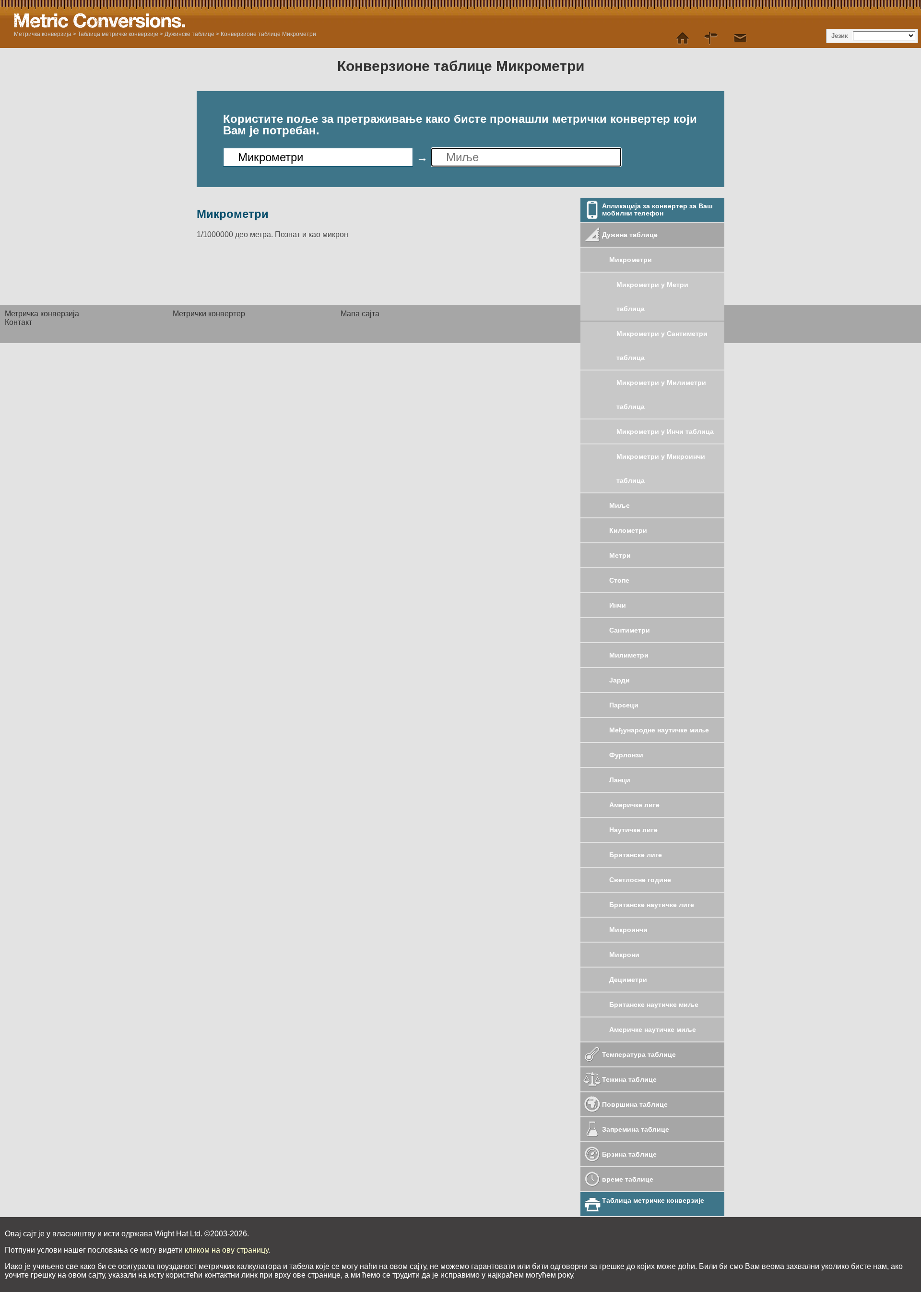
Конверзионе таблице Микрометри (268, 34)
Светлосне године (641, 880)
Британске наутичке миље (654, 1004)
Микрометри (630, 259)
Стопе (619, 580)
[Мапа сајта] (711, 38)
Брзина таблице (630, 1154)
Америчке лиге (635, 805)
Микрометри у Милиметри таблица (661, 394)
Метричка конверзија (42, 34)
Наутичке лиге (634, 830)
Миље (620, 505)
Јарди (619, 680)
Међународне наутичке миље (659, 730)
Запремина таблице (636, 1129)
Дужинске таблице (189, 34)
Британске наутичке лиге (652, 905)
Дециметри (628, 979)
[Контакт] (740, 38)
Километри (629, 530)
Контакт (18, 322)
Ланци (620, 780)
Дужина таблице (631, 235)
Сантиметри (629, 630)
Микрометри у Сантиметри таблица (662, 345)
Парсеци (624, 705)
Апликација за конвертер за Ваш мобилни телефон (657, 209)
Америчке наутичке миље (653, 1029)
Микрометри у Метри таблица (652, 296)
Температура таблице (640, 1054)
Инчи (617, 605)
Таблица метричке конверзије (118, 34)
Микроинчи (628, 929)
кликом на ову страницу (226, 1250)
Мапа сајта (360, 314)
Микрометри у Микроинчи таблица (660, 468)
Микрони (624, 954)
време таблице (628, 1179)
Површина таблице (636, 1104)
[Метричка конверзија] (682, 38)
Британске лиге (636, 855)
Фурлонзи (627, 755)
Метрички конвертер (209, 314)
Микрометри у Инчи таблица (666, 431)
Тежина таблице (630, 1079)
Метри (620, 555)
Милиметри (629, 655)
